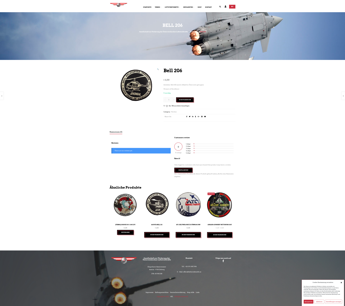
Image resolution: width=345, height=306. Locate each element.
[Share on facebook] (186, 116)
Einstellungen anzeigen (333, 302)
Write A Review (183, 170)
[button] (341, 282)
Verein (157, 7)
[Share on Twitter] (189, 116)
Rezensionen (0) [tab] (116, 132)
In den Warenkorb (185, 99)
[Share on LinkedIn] (192, 116)
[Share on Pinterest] (201, 116)
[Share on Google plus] (198, 116)
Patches (174, 112)
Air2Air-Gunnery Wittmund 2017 (220, 224)
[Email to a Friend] (204, 116)
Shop (200, 7)
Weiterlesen (125, 232)
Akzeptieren (308, 302)
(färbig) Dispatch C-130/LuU (125, 224)
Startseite (147, 7)
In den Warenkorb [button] (156, 234)
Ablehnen (319, 302)
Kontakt (208, 7)
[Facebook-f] (223, 261)
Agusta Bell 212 (156, 224)
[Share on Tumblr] (195, 116)
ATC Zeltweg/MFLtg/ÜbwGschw (188, 224)
